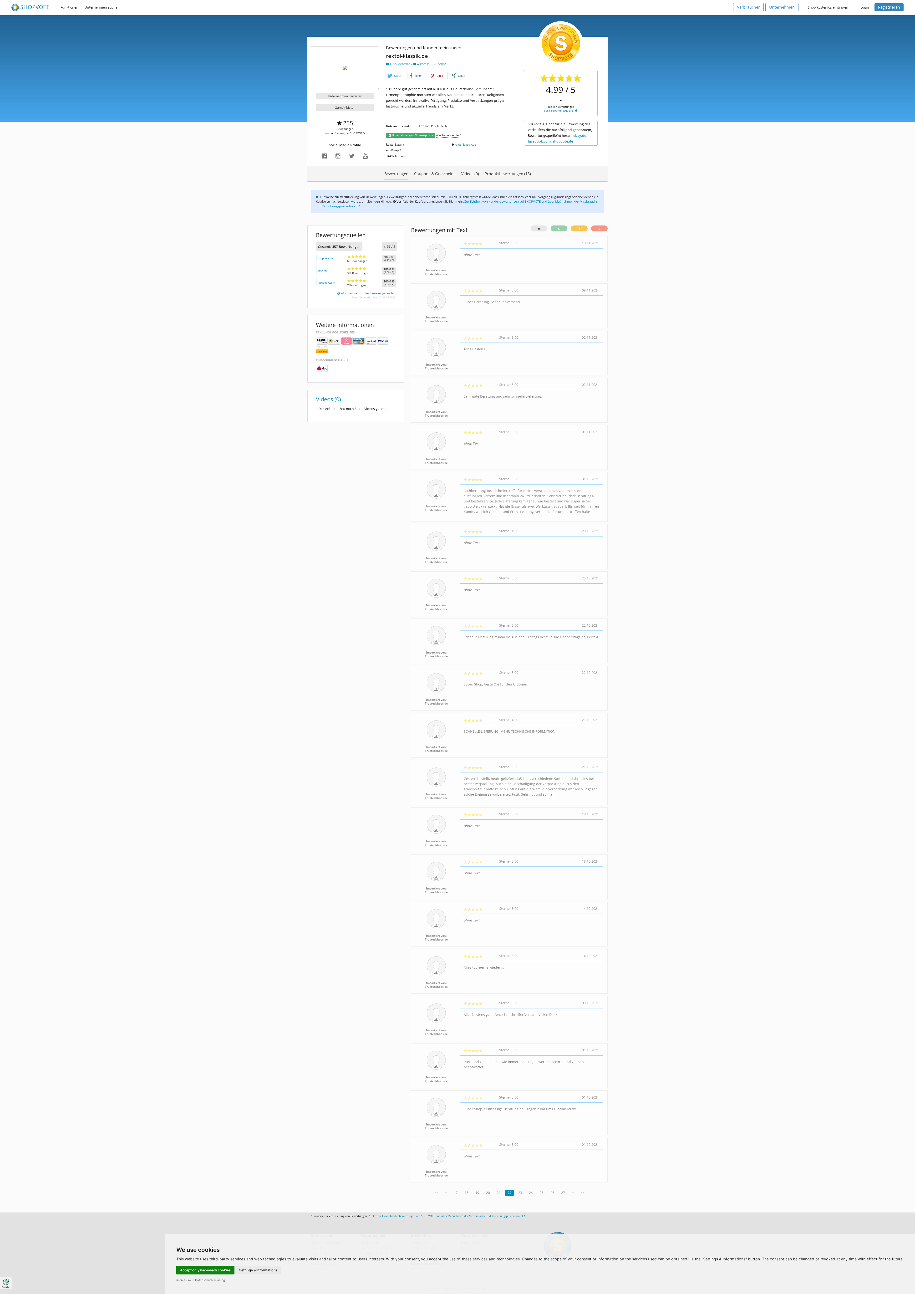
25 (542, 1192)
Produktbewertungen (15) (508, 173)
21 (499, 1192)
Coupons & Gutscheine (435, 173)
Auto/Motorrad (400, 64)
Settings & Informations (258, 1270)
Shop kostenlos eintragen (828, 7)
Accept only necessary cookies (205, 1270)
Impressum (183, 1280)
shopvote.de (325, 258)
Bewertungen (396, 173)
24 (531, 1192)
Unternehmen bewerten (345, 96)
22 (509, 1192)
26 (552, 1192)
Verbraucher (748, 7)
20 (488, 1192)
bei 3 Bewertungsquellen (559, 110)
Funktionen (69, 7)
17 (456, 1192)
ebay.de (322, 270)
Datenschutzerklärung (210, 1280)
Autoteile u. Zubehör (431, 64)
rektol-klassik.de (465, 145)
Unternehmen (782, 7)
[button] (395, 75)
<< (436, 1192)
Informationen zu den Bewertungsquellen (367, 293)
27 (563, 1192)
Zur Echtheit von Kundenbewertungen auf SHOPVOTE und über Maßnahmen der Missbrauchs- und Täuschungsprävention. (444, 1216)
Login (864, 7)
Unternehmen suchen (102, 7)
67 (559, 228)
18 (466, 1192)
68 (539, 228)
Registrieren (889, 7)
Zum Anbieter (345, 107)
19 (477, 1192)
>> (583, 1192)
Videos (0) (470, 173)
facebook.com (326, 282)
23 (520, 1192)
